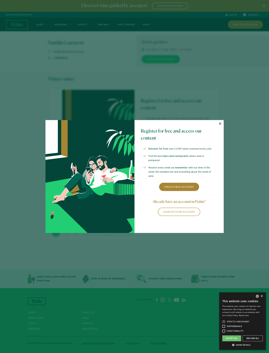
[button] (242, 345)
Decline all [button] (252, 338)
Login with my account (179, 211)
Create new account (179, 186)
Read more (244, 315)
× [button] (261, 296)
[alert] (242, 321)
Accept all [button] (232, 338)
